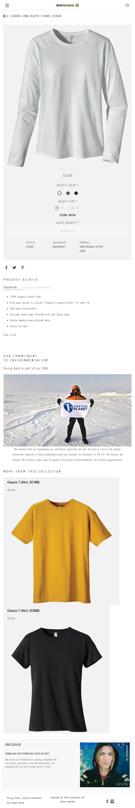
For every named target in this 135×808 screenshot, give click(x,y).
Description (10, 287)
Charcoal (68, 193)
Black (76, 193)
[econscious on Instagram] (112, 802)
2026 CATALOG (13, 744)
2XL (73, 208)
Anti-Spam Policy (15, 802)
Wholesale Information (36, 287)
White (59, 193)
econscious (75, 797)
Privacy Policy (14, 798)
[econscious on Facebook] (107, 802)
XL (78, 208)
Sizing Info (67, 215)
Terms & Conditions (31, 798)
